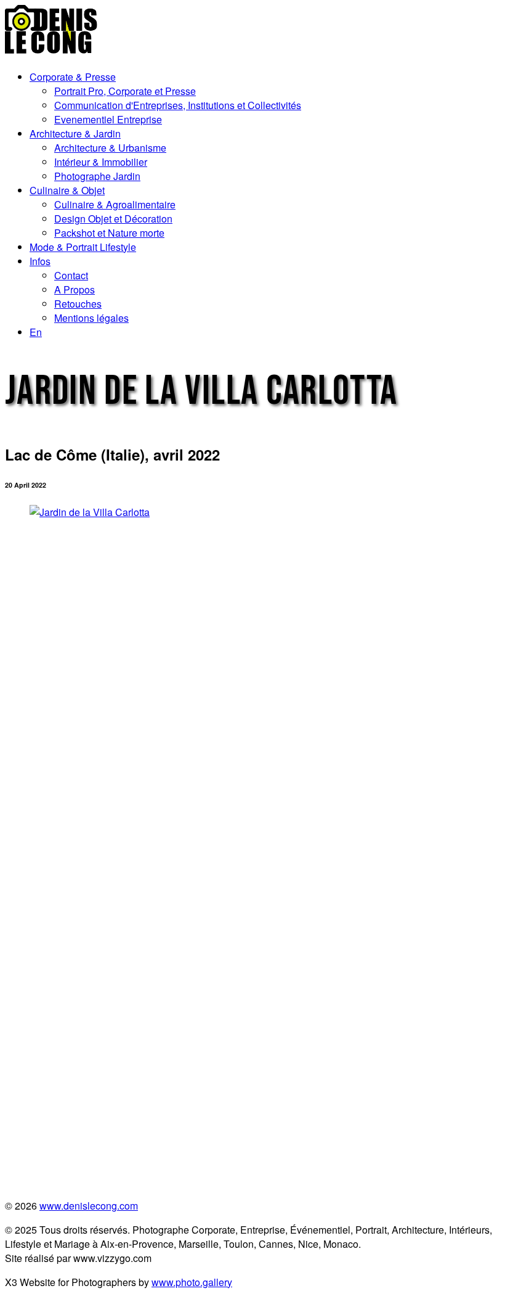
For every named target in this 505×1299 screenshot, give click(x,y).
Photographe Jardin (97, 176)
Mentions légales (91, 318)
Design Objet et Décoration (113, 218)
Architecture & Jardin (75, 133)
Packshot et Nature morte (109, 233)
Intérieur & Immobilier (100, 162)
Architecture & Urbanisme (110, 148)
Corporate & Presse (73, 77)
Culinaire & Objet (67, 190)
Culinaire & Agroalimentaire (115, 204)
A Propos (74, 289)
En (36, 332)
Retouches (78, 304)
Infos (40, 261)
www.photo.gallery (192, 1282)
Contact (71, 275)
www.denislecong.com (88, 1206)
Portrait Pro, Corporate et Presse (125, 91)
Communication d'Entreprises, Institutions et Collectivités (177, 105)
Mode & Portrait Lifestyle (83, 247)
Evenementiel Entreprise (108, 119)
